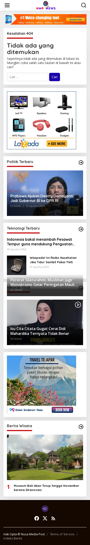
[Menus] (7, 5)
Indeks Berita (12, 538)
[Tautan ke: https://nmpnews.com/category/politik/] (81, 162)
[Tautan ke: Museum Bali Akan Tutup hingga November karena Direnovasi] (45, 457)
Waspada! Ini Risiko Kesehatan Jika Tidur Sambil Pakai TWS (53, 260)
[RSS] (53, 518)
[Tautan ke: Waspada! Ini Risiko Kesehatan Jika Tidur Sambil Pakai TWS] (16, 265)
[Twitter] (45, 518)
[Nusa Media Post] (46, 5)
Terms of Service (62, 534)
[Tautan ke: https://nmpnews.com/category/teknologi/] (81, 229)
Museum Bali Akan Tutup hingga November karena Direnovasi (46, 488)
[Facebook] (37, 518)
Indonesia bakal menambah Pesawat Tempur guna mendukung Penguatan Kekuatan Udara (39, 242)
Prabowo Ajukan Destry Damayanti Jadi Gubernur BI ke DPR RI (41, 198)
